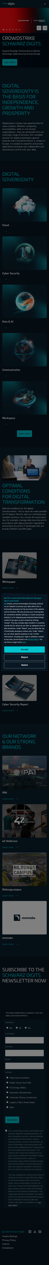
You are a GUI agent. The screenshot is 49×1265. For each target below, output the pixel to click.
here (24, 642)
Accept (24, 649)
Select (24, 665)
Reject (24, 657)
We (5, 604)
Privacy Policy (33, 639)
